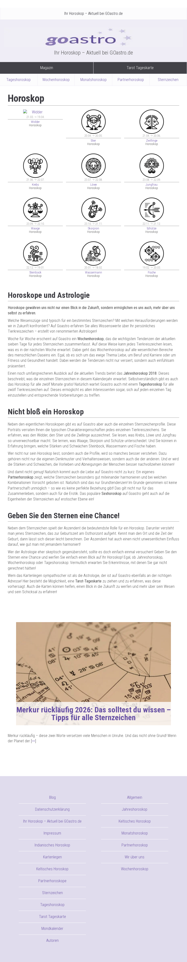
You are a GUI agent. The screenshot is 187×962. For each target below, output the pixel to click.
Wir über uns (134, 857)
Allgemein (134, 797)
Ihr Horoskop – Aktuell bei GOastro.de (93, 13)
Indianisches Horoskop (52, 845)
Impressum (52, 833)
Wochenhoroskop (56, 79)
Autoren (52, 940)
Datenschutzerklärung (52, 809)
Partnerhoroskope (52, 881)
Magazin (46, 67)
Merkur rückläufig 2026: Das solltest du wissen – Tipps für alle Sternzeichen (93, 713)
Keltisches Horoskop (52, 869)
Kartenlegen (52, 857)
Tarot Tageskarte (140, 67)
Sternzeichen (168, 79)
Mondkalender (52, 928)
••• (33, 741)
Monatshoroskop (93, 79)
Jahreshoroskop (134, 809)
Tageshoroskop (18, 79)
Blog (52, 797)
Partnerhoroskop (131, 79)
